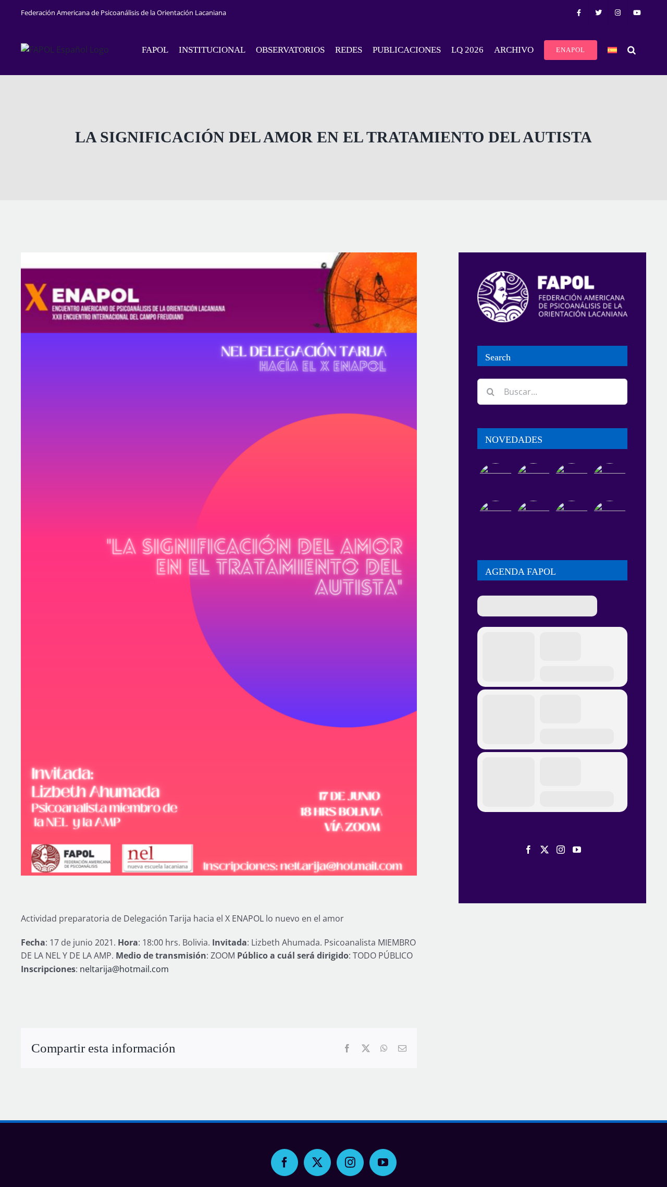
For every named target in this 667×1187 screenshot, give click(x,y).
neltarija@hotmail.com (124, 969)
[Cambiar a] (612, 50)
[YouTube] (577, 849)
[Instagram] (561, 849)
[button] (631, 50)
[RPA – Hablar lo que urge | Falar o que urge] (495, 480)
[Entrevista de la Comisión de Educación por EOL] (609, 518)
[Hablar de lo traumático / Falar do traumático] (571, 480)
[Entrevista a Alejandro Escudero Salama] (571, 518)
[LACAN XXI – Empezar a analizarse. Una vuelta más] (609, 480)
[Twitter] (544, 849)
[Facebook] (528, 849)
